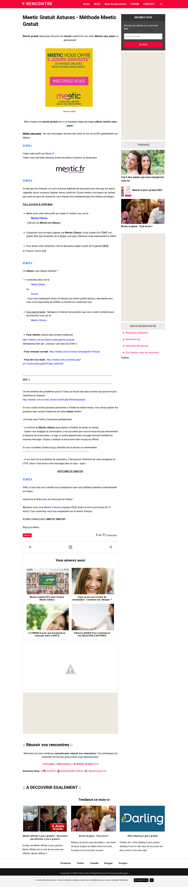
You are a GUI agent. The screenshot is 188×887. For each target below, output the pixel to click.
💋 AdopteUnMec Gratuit (70, 771)
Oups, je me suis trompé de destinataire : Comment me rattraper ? (92, 598)
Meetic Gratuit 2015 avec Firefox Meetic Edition (47, 598)
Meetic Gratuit (69, 111)
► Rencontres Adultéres (135, 332)
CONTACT (149, 4)
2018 (85, 764)
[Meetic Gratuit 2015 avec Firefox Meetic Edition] (48, 581)
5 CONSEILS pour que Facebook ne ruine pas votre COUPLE (47, 634)
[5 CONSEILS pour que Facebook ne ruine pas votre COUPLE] (48, 617)
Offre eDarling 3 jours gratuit (142, 836)
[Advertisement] (70, 713)
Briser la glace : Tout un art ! (136, 226)
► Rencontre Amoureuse (135, 346)
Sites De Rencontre (115, 4)
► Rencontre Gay (131, 339)
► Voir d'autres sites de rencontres (141, 352)
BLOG (97, 4)
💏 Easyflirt (49, 771)
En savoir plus (141, 880)
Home (86, 4)
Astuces (27, 535)
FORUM (135, 4)
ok (152, 880)
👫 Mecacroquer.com (96, 771)
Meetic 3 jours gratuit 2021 (147, 190)
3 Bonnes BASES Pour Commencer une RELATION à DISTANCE (92, 634)
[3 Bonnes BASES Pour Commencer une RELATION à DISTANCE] (93, 617)
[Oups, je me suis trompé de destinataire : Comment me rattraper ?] (93, 581)
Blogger (124, 873)
